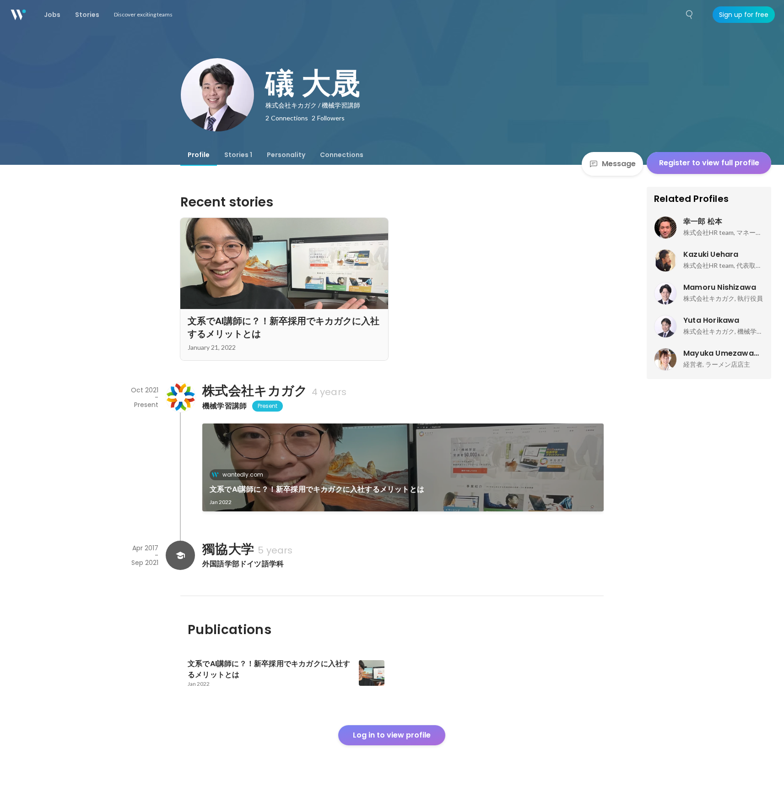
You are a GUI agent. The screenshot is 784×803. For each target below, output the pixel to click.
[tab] (198, 155)
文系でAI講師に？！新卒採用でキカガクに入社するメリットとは (317, 489)
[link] (403, 467)
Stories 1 (238, 154)
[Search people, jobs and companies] (690, 14)
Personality (286, 154)
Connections (341, 154)
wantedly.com (242, 474)
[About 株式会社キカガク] (180, 397)
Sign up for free (743, 14)
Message (619, 163)
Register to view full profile (709, 162)
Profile (199, 154)
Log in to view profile (392, 735)
